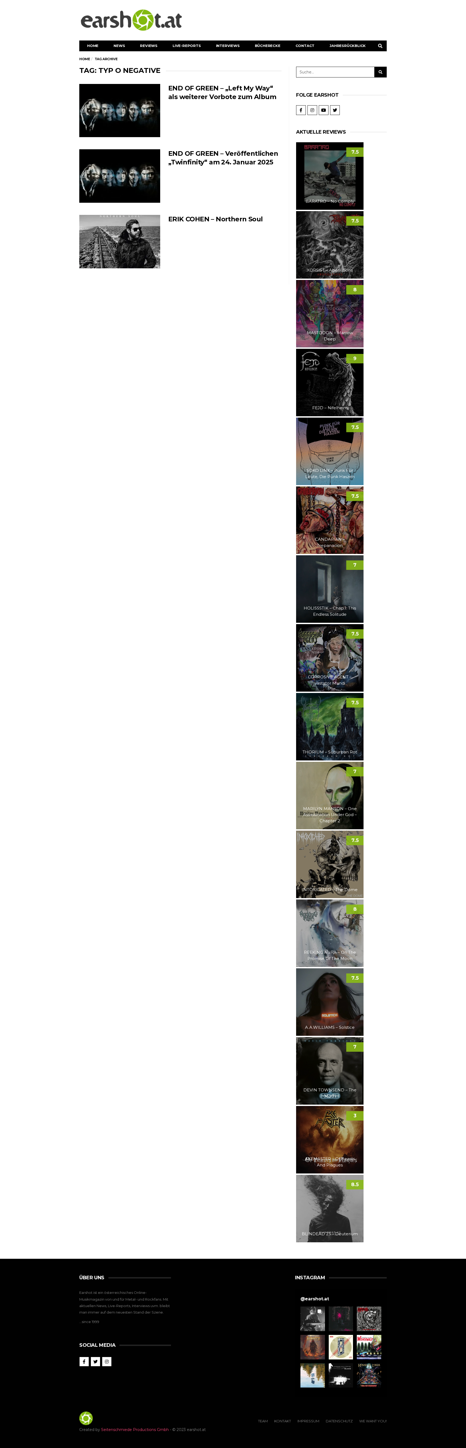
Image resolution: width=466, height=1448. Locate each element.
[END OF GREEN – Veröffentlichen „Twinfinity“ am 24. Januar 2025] (119, 176)
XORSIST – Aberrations (330, 270)
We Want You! (373, 1421)
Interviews (228, 45)
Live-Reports (187, 45)
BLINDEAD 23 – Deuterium (330, 1233)
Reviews (148, 45)
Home (92, 45)
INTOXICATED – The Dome (330, 889)
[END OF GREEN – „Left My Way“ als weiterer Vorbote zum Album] (119, 110)
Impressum (308, 1421)
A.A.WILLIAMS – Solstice (330, 1027)
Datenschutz (339, 1421)
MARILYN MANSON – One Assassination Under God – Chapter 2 (330, 814)
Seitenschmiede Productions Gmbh (135, 1429)
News (119, 45)
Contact (305, 45)
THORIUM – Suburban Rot (330, 752)
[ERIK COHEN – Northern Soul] (119, 241)
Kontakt (282, 1421)
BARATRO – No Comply (330, 201)
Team (263, 1421)
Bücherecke (267, 45)
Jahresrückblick (348, 45)
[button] (312, 1319)
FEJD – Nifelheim (330, 407)
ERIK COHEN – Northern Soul (215, 219)
